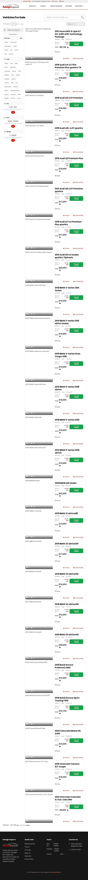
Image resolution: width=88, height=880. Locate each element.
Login (41, 872)
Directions (55, 1)
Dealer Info (28, 856)
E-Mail (62, 1)
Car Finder (28, 850)
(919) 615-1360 (27, 1)
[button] (67, 47)
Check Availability (79, 58)
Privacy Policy (29, 859)
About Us (27, 853)
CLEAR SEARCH (13, 34)
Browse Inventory (30, 844)
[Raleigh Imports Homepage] (11, 845)
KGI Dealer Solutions (55, 872)
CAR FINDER (68, 6)
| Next (21, 24)
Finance (27, 847)
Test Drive (67, 58)
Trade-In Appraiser (56, 6)
